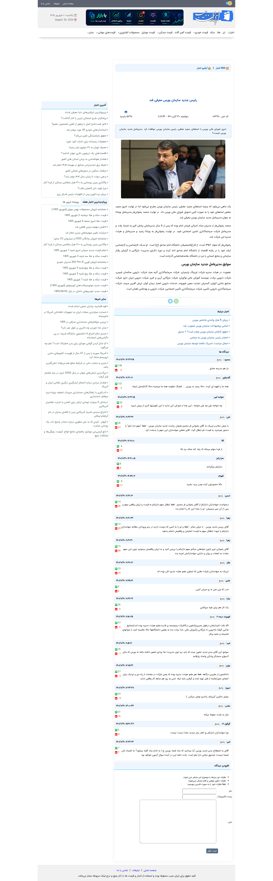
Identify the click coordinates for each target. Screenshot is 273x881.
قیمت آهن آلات (183, 32)
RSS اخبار (221, 68)
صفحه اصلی (68, 3)
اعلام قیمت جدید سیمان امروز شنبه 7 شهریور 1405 (80, 250)
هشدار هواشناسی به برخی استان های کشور (83, 159)
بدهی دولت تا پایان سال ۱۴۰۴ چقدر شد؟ (85, 177)
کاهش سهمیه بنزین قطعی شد (90, 227)
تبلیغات (56, 3)
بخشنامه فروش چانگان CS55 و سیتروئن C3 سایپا (80, 239)
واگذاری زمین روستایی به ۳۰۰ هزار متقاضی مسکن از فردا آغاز (75, 182)
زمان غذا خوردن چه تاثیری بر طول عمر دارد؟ (83, 328)
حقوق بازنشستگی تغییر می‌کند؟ (90, 136)
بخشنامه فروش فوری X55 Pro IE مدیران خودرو (81, 262)
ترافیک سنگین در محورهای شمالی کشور (85, 171)
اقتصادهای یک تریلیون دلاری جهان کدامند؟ (83, 153)
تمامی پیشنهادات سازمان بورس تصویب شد (205, 326)
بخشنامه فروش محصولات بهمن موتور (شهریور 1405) (79, 209)
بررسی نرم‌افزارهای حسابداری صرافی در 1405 (83, 322)
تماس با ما (45, 3)
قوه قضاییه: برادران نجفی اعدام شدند (87, 306)
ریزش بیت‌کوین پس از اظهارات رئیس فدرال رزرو (81, 194)
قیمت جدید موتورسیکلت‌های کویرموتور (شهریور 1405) (78, 285)
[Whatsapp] (176, 303)
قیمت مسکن (164, 32)
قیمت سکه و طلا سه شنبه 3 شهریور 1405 (84, 256)
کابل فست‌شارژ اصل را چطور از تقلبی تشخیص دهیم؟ (79, 124)
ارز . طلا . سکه (217, 32)
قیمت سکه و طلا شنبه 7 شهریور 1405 (86, 280)
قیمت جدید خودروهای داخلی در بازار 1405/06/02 (80, 291)
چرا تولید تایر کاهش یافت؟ (92, 188)
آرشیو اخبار (202, 68)
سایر (90, 32)
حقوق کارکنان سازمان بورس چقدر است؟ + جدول (203, 332)
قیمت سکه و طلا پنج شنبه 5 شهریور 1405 (84, 274)
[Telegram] (170, 303)
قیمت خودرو (200, 32)
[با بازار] (135, 17)
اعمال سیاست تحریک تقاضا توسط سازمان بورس (202, 343)
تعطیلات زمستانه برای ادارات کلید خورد (86, 142)
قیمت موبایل (148, 32)
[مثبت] (116, 365)
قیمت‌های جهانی (105, 32)
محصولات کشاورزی (128, 32)
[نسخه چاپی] (126, 112)
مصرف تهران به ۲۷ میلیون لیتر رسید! (87, 147)
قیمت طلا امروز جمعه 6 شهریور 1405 (87, 221)
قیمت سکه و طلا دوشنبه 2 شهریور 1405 (85, 215)
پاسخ (219, 359)
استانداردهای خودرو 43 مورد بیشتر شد (86, 130)
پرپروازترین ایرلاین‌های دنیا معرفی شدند (85, 112)
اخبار (230, 32)
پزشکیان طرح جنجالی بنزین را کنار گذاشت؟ (83, 118)
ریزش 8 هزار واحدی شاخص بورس (210, 320)
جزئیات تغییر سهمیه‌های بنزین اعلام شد (85, 233)
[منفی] (116, 370)
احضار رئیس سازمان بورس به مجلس (209, 338)
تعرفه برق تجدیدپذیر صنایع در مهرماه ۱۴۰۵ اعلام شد (79, 165)
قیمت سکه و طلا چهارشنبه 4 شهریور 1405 (84, 268)
